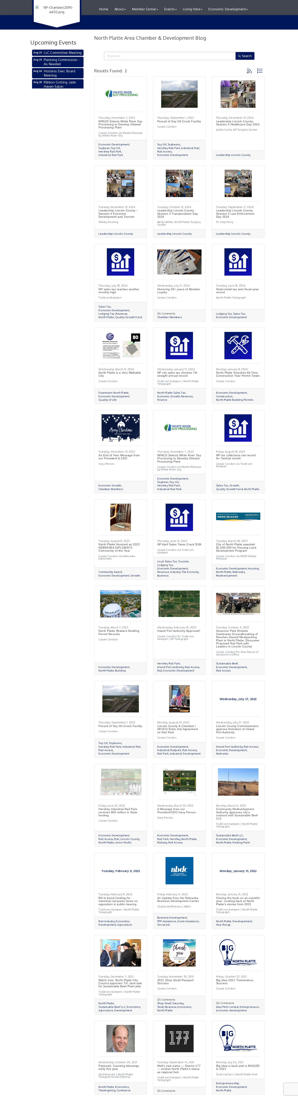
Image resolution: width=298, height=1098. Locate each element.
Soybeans (174, 144)
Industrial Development (185, 753)
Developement (242, 921)
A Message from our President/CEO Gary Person (176, 810)
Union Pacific (123, 842)
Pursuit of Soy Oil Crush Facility (179, 121)
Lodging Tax (107, 313)
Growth (234, 485)
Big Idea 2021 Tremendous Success (234, 982)
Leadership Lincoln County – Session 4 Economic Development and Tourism (118, 213)
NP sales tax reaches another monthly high (119, 291)
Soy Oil (115, 148)
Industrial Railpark (169, 750)
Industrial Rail (190, 148)
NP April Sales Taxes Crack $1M (179, 544)
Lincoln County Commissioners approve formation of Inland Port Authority (237, 729)
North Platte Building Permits (234, 399)
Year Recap (223, 924)
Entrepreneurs (249, 1006)
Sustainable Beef (227, 663)
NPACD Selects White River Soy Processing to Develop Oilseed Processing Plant (121, 124)
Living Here (191, 9)
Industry (175, 572)
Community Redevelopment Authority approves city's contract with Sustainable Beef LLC (237, 813)
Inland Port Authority (170, 667)
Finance (162, 399)
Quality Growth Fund (128, 317)
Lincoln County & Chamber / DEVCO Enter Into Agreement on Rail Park (177, 729)
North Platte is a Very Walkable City (120, 374)
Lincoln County (129, 839)
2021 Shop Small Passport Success (175, 982)
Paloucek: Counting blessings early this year (119, 1067)
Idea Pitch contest (227, 1006)
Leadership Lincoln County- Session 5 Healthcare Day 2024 (238, 123)
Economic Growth (168, 396)
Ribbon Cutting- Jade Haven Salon (60, 84)
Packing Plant (241, 842)
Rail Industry (107, 921)
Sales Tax (105, 306)
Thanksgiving (107, 1090)
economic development (231, 1010)
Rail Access (164, 151)
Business (163, 575)
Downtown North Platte (114, 392)
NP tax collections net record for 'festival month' (236, 457)
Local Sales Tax (167, 561)
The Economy (190, 572)
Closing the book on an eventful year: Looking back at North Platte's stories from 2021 (238, 901)
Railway (162, 842)
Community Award (110, 572)
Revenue (122, 313)
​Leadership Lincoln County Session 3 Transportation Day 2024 (177, 213)
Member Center (144, 9)
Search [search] (247, 56)
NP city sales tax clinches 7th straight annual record (177, 374)
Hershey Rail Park (110, 151)
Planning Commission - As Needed (62, 62)
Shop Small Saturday (170, 1003)
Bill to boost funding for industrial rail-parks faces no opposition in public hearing (118, 901)
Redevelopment (226, 575)
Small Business (167, 1006)
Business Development (172, 917)
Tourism (183, 561)
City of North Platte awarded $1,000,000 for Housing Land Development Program (236, 547)
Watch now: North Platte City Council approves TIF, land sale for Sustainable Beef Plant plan (120, 983)
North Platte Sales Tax (171, 392)
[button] (249, 71)
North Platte (106, 317)
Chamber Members (169, 317)
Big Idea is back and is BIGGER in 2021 (238, 1067)
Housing (253, 568)
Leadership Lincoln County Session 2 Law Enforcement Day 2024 (235, 213)
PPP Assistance (166, 921)
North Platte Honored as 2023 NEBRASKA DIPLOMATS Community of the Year (119, 547)
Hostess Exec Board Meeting (59, 73)
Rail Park (163, 753)
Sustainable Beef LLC (229, 835)
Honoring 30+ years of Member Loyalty (178, 291)
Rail (159, 670)
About (119, 9)
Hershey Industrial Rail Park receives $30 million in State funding (118, 812)
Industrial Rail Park (111, 155)
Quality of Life (108, 399)
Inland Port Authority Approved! (178, 630)
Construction (224, 396)
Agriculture (124, 924)
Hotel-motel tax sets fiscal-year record (237, 291)
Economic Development (227, 9)
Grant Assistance (188, 921)
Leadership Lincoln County (233, 155)
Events (169, 9)
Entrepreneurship (227, 1083)
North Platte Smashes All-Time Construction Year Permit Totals (238, 374)
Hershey (175, 839)
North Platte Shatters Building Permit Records (119, 632)
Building (120, 670)
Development (107, 924)
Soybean (104, 148)
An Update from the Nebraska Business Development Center (178, 899)
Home (103, 9)
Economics (123, 921)
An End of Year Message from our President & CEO (119, 457)
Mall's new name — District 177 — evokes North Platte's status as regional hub (179, 1069)
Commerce (124, 1090)
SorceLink (163, 924)
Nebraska (239, 572)
